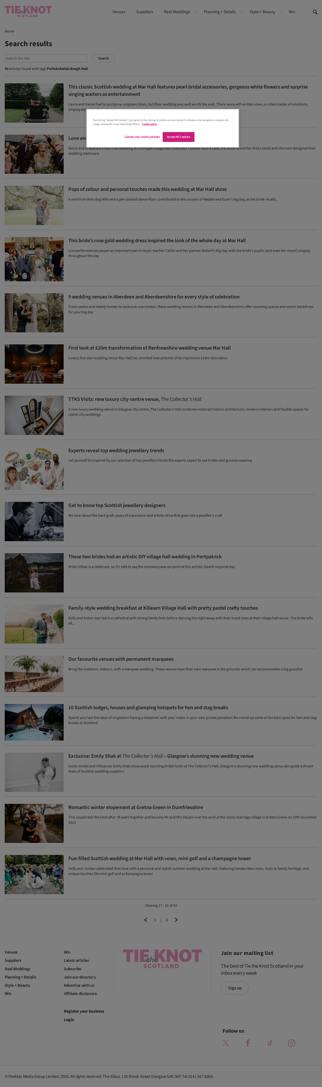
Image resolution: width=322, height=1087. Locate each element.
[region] (162, 128)
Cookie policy (149, 124)
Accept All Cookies (178, 137)
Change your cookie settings (142, 137)
